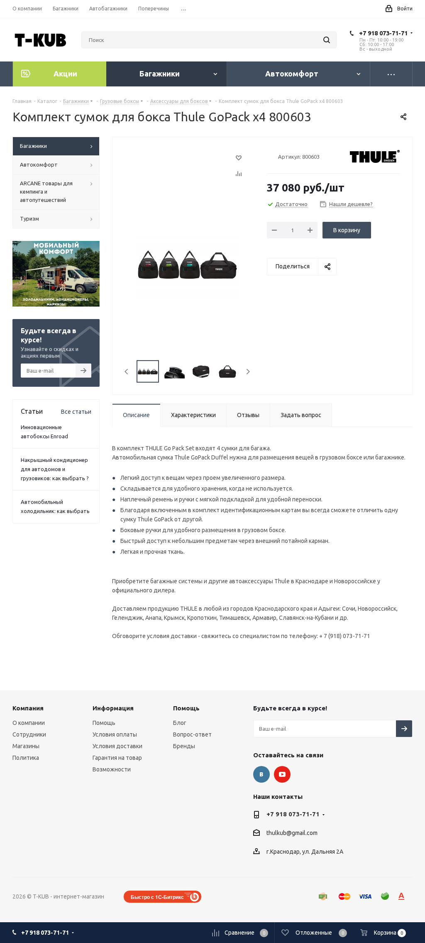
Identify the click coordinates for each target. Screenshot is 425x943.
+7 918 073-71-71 (383, 33)
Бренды (184, 746)
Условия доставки (117, 746)
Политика (25, 757)
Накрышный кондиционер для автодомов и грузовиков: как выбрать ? (55, 469)
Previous (127, 372)
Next (248, 372)
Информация (113, 708)
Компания (28, 708)
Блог (179, 723)
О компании (28, 723)
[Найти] (327, 40)
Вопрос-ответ (192, 734)
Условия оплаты (115, 734)
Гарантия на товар (117, 757)
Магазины (25, 746)
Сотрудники (29, 734)
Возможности (112, 769)
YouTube (282, 774)
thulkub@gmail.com (292, 833)
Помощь (104, 723)
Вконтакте (261, 774)
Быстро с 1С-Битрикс (157, 897)
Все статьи (76, 411)
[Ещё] (391, 73)
